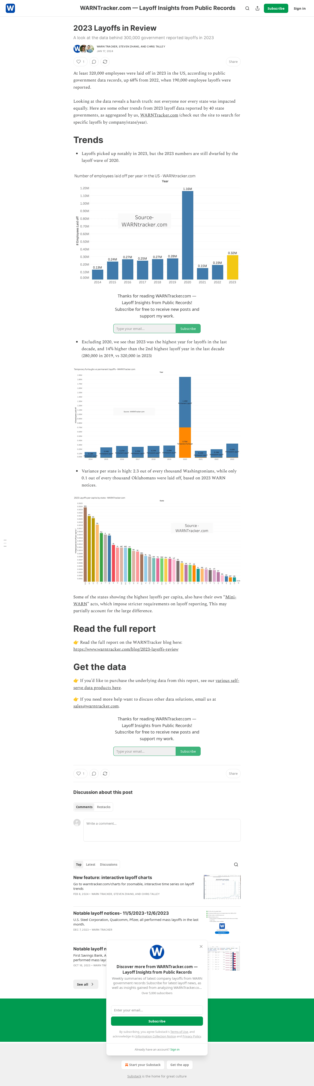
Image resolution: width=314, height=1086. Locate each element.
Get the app (179, 1065)
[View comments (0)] (94, 61)
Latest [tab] (90, 864)
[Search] (247, 8)
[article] (157, 889)
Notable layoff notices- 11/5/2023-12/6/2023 (121, 913)
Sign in (300, 8)
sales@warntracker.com (96, 706)
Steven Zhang (129, 46)
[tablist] (93, 807)
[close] (201, 946)
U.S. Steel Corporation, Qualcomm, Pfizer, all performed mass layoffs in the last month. (135, 921)
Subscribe (276, 8)
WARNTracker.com (159, 115)
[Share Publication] (257, 8)
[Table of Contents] (5, 543)
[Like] (76, 935)
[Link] (67, 139)
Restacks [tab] (103, 807)
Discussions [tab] (108, 864)
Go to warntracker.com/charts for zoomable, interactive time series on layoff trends (133, 886)
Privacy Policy (192, 1036)
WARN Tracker (107, 46)
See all (82, 984)
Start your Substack (145, 1065)
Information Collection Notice (155, 1036)
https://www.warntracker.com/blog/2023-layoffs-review (125, 649)
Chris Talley (156, 46)
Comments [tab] (84, 807)
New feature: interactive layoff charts (112, 877)
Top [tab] (78, 864)
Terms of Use (179, 1032)
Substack (134, 1076)
